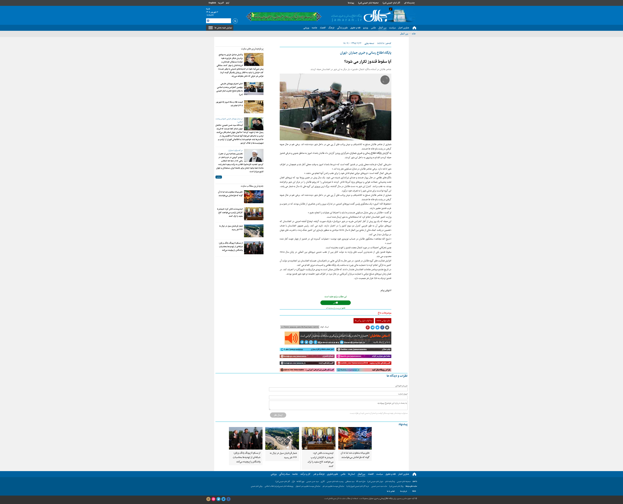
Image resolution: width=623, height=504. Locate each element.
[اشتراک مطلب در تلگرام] (372, 327)
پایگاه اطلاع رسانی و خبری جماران (380, 498)
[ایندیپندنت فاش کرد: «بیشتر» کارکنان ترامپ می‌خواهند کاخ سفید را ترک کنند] (253, 213)
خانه (414, 34)
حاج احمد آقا (361, 481)
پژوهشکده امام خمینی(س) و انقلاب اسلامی (279, 486)
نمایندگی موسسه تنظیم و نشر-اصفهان (308, 486)
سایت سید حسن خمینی (379, 486)
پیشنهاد (403, 424)
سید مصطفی (349, 481)
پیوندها (351, 3)
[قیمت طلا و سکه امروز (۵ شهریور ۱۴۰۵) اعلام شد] (253, 106)
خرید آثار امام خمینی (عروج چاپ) (358, 486)
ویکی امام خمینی (256, 486)
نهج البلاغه (300, 481)
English (212, 3)
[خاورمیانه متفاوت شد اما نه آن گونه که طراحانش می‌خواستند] (253, 196)
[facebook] (228, 499)
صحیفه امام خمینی (404, 481)
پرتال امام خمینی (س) (396, 486)
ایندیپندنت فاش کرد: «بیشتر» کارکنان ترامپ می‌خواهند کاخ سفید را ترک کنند (230, 212)
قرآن (293, 481)
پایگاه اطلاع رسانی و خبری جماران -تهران (365, 53)
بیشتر (219, 177)
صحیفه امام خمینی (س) (368, 3)
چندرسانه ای (409, 3)
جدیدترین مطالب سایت (252, 186)
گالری (323, 481)
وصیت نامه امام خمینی (335, 481)
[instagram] (208, 499)
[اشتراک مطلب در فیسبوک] (382, 327)
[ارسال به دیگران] (387, 327)
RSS (414, 491)
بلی (334, 303)
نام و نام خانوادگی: (401, 385)
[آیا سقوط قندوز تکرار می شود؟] (335, 107)
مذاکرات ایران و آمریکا (364, 320)
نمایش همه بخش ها (223, 28)
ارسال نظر (278, 415)
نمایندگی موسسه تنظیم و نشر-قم (333, 486)
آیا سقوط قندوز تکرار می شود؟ (367, 61)
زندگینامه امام (390, 481)
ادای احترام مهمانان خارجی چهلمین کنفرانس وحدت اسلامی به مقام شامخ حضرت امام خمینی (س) (229, 89)
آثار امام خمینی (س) (391, 3)
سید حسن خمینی (312, 481)
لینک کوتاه (324, 327)
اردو (227, 3)
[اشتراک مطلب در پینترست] (367, 327)
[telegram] (218, 499)
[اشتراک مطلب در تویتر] (377, 327)
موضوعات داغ (384, 313)
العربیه (221, 3)
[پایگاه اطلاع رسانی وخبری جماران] (360, 16)
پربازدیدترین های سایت (252, 49)
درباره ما (403, 491)
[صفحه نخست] (414, 28)
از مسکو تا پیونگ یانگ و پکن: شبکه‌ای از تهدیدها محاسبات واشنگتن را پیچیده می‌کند (231, 246)
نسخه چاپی (369, 43)
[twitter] (223, 499)
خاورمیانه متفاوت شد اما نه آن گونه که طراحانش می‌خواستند (230, 193)
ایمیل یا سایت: (403, 394)
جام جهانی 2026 (383, 320)
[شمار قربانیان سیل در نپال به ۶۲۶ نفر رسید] (253, 230)
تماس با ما (391, 491)
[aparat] (213, 499)
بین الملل (404, 34)
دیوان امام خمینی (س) (375, 481)
